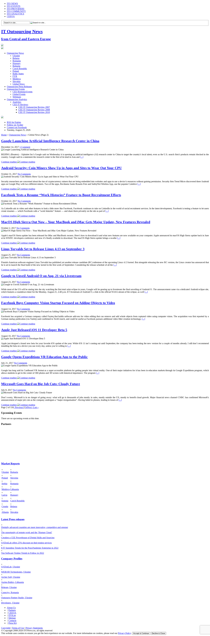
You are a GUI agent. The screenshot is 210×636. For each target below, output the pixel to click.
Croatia (5, 506)
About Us (11, 607)
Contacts (12, 620)
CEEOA (11, 16)
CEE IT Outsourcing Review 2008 (34, 109)
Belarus (16, 58)
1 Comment (25, 147)
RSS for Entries (14, 122)
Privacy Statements (34, 628)
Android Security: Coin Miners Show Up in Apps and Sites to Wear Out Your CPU (61, 168)
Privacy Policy (124, 633)
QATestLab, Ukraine (10, 567)
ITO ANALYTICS (15, 14)
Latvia (4, 495)
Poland (16, 71)
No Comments (24, 174)
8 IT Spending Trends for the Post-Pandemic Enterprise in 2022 (29, 548)
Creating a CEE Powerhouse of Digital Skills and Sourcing (27, 537)
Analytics (17, 102)
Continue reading (9, 162)
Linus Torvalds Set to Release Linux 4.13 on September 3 (42, 249)
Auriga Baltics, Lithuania (12, 582)
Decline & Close (158, 633)
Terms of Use (18, 628)
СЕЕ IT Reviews (20, 104)
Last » (36, 407)
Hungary (17, 63)
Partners (12, 610)
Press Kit (12, 623)
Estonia (5, 501)
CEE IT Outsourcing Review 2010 (34, 112)
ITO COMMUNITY (16, 11)
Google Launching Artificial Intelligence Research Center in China (50, 141)
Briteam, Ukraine (9, 587)
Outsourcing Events (16, 89)
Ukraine (16, 55)
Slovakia (16, 81)
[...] (81, 157)
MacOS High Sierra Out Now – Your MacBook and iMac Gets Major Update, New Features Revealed (75, 222)
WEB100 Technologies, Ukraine (16, 572)
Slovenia (14, 478)
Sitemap (12, 618)
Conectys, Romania (10, 592)
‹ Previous (18, 407)
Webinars (17, 97)
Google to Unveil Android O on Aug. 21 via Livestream (41, 276)
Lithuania (14, 489)
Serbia (4, 483)
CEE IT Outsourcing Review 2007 (34, 107)
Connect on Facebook (17, 127)
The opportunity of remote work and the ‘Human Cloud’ (26, 532)
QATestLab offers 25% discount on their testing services (26, 543)
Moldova (17, 79)
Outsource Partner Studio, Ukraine (16, 597)
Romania (17, 61)
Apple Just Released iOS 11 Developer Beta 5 (34, 330)
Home (4, 135)
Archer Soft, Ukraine (10, 577)
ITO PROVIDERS (15, 8)
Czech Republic (20, 68)
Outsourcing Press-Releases (19, 86)
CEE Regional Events (22, 91)
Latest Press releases (12, 519)
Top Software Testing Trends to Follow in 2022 (22, 553)
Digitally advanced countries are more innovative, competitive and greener (34, 527)
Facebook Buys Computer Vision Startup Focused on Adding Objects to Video (58, 303)
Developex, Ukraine (10, 603)
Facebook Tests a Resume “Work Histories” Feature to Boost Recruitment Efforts (61, 195)
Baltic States (18, 73)
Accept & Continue (141, 633)
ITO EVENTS (13, 6)
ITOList (12, 615)
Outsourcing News (15, 53)
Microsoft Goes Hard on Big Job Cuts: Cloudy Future (40, 384)
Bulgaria (16, 66)
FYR (15, 76)
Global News (19, 84)
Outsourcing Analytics (17, 99)
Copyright (5, 628)
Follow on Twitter (15, 125)
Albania (5, 512)
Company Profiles (11, 558)
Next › (30, 407)
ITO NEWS (12, 3)
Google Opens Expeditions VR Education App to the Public (44, 357)
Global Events (19, 94)
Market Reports (10, 463)
